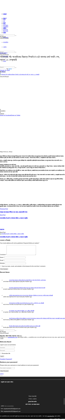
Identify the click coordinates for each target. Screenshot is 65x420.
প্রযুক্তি (4, 28)
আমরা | (51, 419)
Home (1, 53)
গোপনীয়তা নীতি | (56, 419)
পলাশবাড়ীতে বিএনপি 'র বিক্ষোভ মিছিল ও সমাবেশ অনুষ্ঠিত (14, 237)
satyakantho (50, 416)
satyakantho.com (12, 337)
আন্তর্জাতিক (5, 26)
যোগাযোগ (63, 419)
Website (2, 263)
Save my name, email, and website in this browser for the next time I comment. (24, 266)
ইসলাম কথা (5, 29)
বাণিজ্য (4, 32)
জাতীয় (4, 22)
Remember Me (6, 353)
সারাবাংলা (5, 14)
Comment (3, 254)
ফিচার (4, 19)
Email (2, 260)
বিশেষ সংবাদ (5, 31)
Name (2, 257)
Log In (1, 373)
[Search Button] (15, 67)
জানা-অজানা (5, 25)
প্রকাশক (10, 69)
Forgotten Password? (6, 359)
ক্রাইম (4, 24)
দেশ (4, 21)
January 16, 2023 (5, 70)
